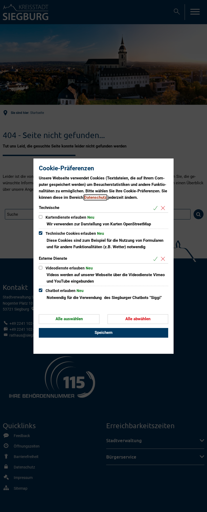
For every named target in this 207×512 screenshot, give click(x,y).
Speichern (103, 332)
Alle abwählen (137, 318)
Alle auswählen (69, 318)
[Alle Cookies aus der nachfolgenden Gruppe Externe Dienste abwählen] (164, 258)
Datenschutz (95, 197)
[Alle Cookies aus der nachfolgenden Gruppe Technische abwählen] (164, 208)
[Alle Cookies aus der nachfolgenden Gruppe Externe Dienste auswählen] (156, 258)
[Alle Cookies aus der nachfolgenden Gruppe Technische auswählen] (156, 208)
